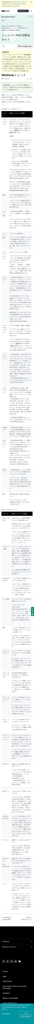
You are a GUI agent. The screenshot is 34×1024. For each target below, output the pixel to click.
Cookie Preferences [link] (10, 1003)
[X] (7, 961)
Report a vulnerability (10, 998)
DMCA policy (7, 981)
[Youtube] (19, 961)
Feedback (6, 993)
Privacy (5, 971)
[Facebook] (3, 961)
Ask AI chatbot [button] (20, 2)
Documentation (8, 16)
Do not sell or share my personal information (14, 987)
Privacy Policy (6, 1013)
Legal (4, 976)
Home (3, 26)
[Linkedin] (15, 961)
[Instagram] (11, 961)
